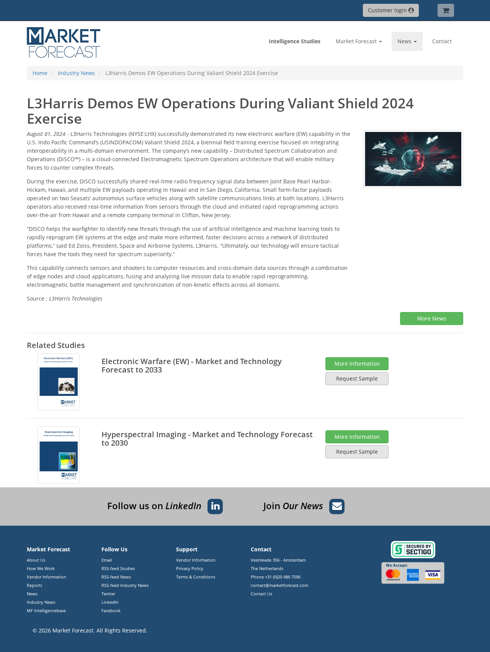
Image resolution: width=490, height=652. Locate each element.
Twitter (108, 593)
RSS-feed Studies (118, 568)
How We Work (41, 568)
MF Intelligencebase (46, 610)
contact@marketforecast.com (279, 585)
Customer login (388, 10)
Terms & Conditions (195, 577)
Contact (442, 41)
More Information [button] (357, 363)
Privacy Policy (189, 568)
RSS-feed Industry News (125, 585)
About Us (36, 560)
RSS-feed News (116, 577)
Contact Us (261, 593)
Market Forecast (72, 630)
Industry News (41, 602)
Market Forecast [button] (357, 41)
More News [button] (431, 318)
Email (106, 560)
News (32, 593)
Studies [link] (294, 41)
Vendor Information (46, 577)
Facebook (111, 610)
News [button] (405, 41)
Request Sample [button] (357, 378)
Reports (34, 585)
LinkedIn (110, 602)
